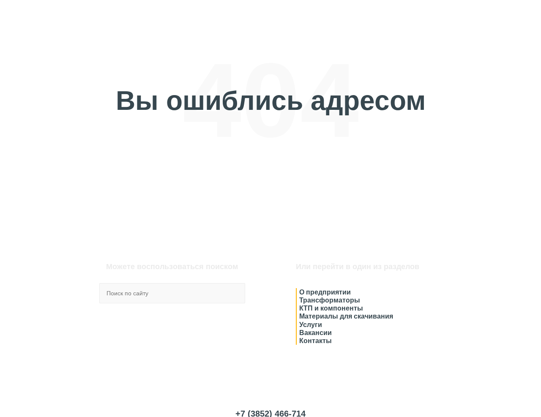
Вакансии (315, 332)
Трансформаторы (329, 300)
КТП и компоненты (331, 308)
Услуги (310, 324)
